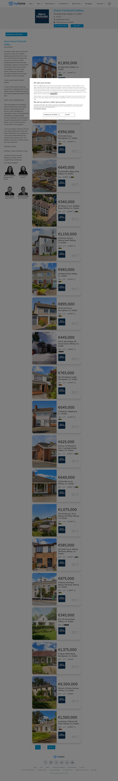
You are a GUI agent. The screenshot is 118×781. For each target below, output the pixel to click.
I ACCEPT (67, 114)
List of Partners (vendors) (40, 108)
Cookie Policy (53, 93)
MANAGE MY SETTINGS (50, 114)
